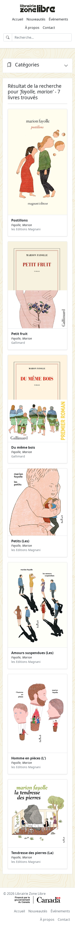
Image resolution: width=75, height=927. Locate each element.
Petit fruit (19, 333)
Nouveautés (35, 19)
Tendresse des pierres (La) (32, 853)
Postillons (19, 220)
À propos (32, 27)
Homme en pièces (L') (28, 758)
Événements (58, 19)
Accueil (17, 19)
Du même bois (23, 447)
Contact (49, 27)
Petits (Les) (20, 541)
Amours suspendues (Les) (32, 653)
